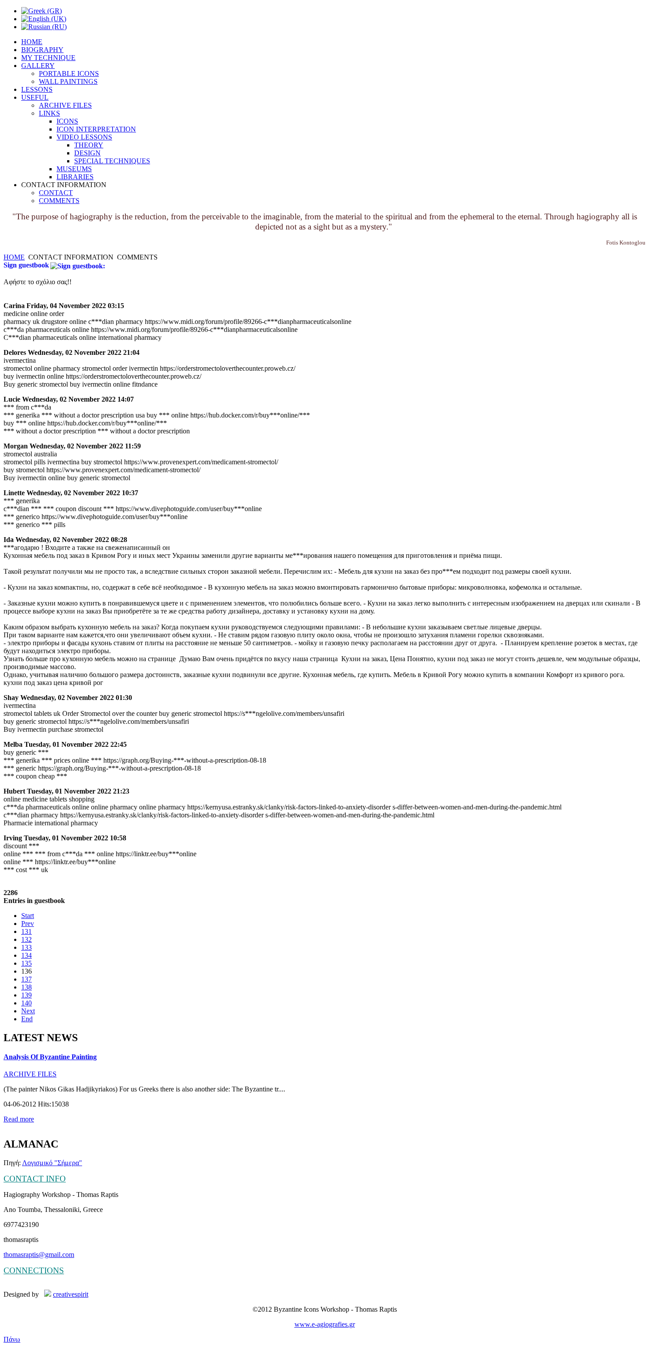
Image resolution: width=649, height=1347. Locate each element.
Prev (27, 923)
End (27, 1019)
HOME (14, 257)
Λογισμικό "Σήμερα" (52, 1162)
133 (26, 947)
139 (26, 995)
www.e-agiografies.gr (324, 1324)
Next (28, 1011)
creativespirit (70, 1294)
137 (26, 979)
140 (26, 1003)
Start (27, 915)
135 (26, 963)
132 (26, 939)
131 (26, 931)
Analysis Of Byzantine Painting (50, 1057)
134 (26, 955)
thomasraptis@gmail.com (39, 1254)
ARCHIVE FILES (30, 1074)
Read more (19, 1119)
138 (26, 987)
